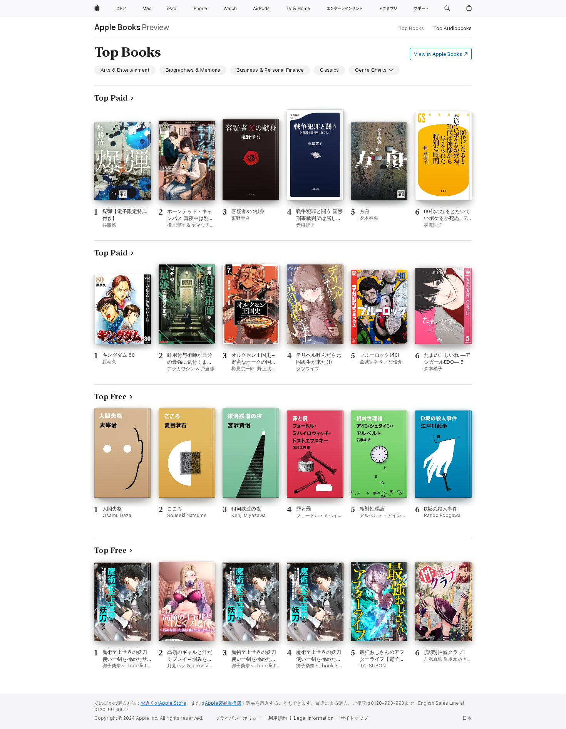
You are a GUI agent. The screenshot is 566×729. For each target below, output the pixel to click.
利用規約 (277, 718)
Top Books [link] (411, 28)
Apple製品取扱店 (223, 703)
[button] (447, 8)
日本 (467, 718)
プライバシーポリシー (238, 718)
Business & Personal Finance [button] (269, 70)
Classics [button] (329, 70)
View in (438, 54)
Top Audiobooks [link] (452, 28)
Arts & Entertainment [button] (124, 70)
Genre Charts (371, 70)
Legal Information (313, 718)
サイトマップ (354, 718)
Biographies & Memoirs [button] (193, 70)
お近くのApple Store (163, 703)
